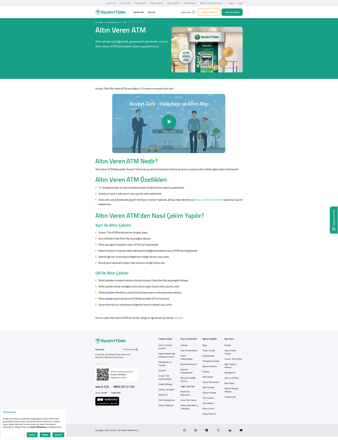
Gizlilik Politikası (165, 384)
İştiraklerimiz (230, 372)
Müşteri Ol (163, 394)
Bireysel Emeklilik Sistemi (187, 379)
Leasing (183, 345)
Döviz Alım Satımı (188, 400)
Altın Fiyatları (208, 387)
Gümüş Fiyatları (209, 392)
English (231, 3)
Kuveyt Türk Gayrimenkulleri (165, 377)
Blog (205, 345)
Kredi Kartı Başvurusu (185, 393)
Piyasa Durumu (209, 413)
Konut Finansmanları (186, 357)
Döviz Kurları (208, 397)
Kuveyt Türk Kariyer (233, 358)
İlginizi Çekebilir (210, 338)
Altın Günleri (208, 376)
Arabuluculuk (230, 396)
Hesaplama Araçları (211, 361)
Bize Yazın (229, 338)
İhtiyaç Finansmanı (188, 364)
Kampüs (206, 371)
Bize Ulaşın (229, 383)
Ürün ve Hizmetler (188, 338)
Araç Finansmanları (188, 350)
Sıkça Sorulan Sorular (230, 352)
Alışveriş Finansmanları (186, 371)
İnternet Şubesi (232, 12)
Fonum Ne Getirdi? (211, 382)
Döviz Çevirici (208, 408)
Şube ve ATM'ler (232, 377)
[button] (96, 363)
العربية (240, 3)
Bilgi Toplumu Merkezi (230, 366)
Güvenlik (162, 370)
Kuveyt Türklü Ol (209, 12)
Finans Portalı (125, 3)
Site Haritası (208, 403)
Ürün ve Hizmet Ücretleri (212, 3)
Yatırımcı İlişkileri (157, 3)
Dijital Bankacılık (190, 3)
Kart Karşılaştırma (166, 400)
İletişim (228, 345)
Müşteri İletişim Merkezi (231, 390)
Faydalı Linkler (165, 338)
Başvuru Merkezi (210, 366)
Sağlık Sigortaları (187, 386)
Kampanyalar (208, 355)
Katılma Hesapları (166, 389)
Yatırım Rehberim (165, 405)
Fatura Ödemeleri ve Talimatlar (189, 407)
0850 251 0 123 (123, 386)
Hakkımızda (111, 3)
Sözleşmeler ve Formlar (165, 363)
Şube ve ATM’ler (173, 3)
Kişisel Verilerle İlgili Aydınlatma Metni (166, 355)
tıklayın (178, 318)
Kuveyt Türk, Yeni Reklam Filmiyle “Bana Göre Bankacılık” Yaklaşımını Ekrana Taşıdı (113, 356)
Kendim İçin (138, 12)
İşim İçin (152, 12)
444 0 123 (102, 386)
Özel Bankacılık (141, 3)
